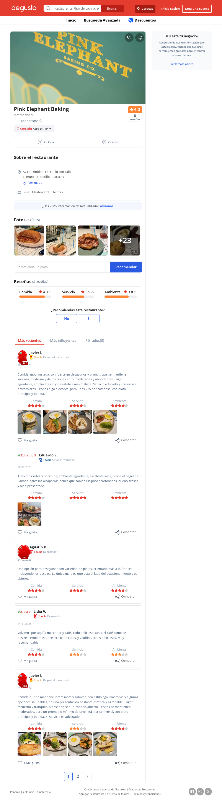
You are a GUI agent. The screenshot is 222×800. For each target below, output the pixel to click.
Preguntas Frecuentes (142, 789)
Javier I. (35, 352)
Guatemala (44, 792)
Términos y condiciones (146, 794)
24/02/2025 (24, 559)
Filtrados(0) (94, 340)
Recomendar (126, 267)
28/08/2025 (24, 365)
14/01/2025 (24, 624)
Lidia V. (40, 611)
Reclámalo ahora (181, 64)
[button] (46, 142)
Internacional (23, 115)
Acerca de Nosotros (114, 789)
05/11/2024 (24, 688)
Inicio (71, 20)
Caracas (147, 9)
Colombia (28, 792)
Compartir (128, 440)
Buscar (112, 8)
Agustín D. (38, 547)
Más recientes (29, 340)
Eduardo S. (48, 455)
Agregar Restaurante (91, 794)
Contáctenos (91, 789)
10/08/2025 (24, 467)
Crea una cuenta (197, 9)
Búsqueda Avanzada (102, 20)
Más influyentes (63, 340)
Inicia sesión (170, 9)
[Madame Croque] (29, 421)
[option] (77, 69)
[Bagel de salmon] (29, 513)
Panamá (15, 792)
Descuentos (142, 20)
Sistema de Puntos (118, 794)
